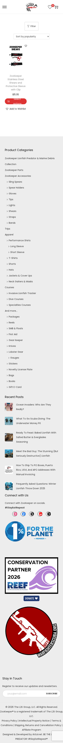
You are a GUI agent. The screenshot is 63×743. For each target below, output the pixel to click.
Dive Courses (16, 299)
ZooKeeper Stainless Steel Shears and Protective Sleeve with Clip (16, 82)
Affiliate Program (31, 729)
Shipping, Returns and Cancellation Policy (38, 725)
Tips (11, 199)
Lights (12, 205)
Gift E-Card (15, 387)
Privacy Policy (9, 720)
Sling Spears (15, 181)
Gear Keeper (16, 340)
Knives (12, 346)
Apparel (9, 234)
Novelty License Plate (20, 369)
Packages (14, 316)
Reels (12, 322)
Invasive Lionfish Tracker (22, 293)
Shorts (12, 264)
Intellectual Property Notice (34, 720)
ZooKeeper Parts (14, 170)
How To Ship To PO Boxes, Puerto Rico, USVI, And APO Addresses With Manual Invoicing (35, 470)
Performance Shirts (20, 240)
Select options (17, 101)
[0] (50, 7)
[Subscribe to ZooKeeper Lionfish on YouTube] (39, 514)
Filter (33, 26)
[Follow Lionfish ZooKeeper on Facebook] (23, 514)
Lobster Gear (16, 351)
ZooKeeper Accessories (18, 176)
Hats (11, 269)
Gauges (14, 357)
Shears (12, 211)
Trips (7, 228)
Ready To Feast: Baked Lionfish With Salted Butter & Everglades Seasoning (36, 437)
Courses (9, 287)
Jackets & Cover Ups (20, 275)
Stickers (13, 363)
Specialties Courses (20, 305)
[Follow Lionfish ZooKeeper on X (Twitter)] (31, 514)
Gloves (12, 193)
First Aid (13, 334)
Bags (11, 375)
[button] (26, 46)
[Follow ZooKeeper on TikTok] (48, 514)
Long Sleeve (17, 246)
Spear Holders (16, 187)
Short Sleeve (17, 252)
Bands (12, 222)
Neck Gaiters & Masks (21, 281)
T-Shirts (13, 258)
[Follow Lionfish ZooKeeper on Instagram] (14, 514)
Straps (12, 217)
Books (12, 381)
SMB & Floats (16, 328)
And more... (11, 310)
